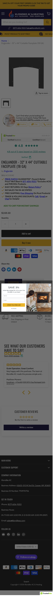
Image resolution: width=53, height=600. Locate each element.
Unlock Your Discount (13, 305)
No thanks (13, 308)
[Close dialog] (50, 285)
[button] (46, 594)
